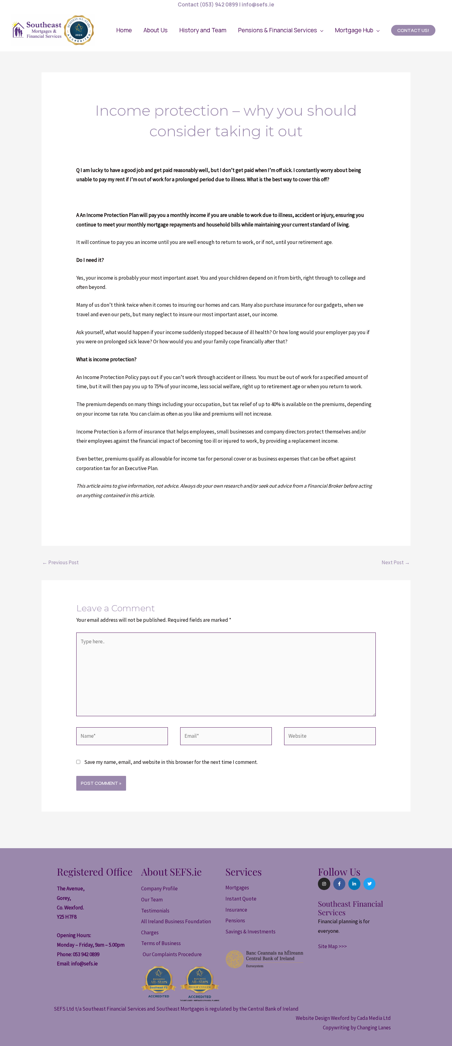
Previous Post (60, 562)
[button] (280, 30)
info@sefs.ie (84, 963)
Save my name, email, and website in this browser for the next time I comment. (171, 762)
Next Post (396, 562)
